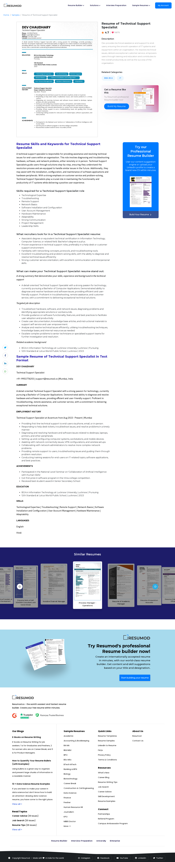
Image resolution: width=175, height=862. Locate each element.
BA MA (66, 745)
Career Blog (103, 777)
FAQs (100, 750)
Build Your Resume (139, 214)
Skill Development (106, 796)
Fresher (67, 802)
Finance (67, 797)
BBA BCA (108, 78)
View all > (17, 804)
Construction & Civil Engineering (79, 788)
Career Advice (105, 791)
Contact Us (137, 740)
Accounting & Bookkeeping (76, 740)
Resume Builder (59, 841)
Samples (15, 15)
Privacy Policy (104, 755)
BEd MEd (67, 750)
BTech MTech (70, 764)
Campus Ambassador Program (113, 823)
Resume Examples (106, 801)
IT (120, 78)
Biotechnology (70, 778)
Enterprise (115, 841)
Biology (67, 774)
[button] (155, 586)
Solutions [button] (94, 5)
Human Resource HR (73, 807)
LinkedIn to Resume (107, 745)
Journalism (69, 812)
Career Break (70, 783)
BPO (66, 755)
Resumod (136, 736)
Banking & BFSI (70, 769)
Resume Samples (106, 740)
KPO (66, 816)
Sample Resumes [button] (140, 5)
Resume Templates (107, 736)
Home (6, 15)
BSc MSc (67, 759)
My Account (163, 5)
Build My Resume (116, 106)
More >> (67, 826)
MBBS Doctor (70, 821)
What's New (103, 772)
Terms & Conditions (107, 759)
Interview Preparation (116, 5)
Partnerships (104, 814)
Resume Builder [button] (75, 5)
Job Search (103, 787)
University (101, 841)
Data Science (70, 793)
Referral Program (106, 818)
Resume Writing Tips (107, 782)
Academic (68, 736)
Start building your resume (135, 678)
